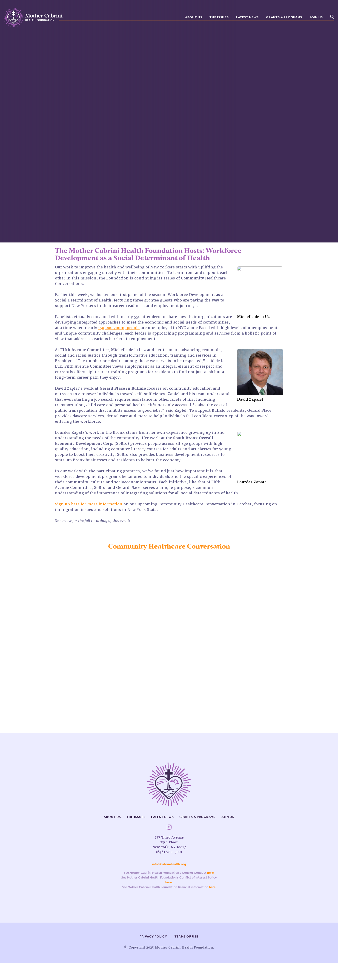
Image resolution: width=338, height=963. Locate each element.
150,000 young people (119, 327)
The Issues (219, 17)
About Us (193, 17)
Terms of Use (186, 936)
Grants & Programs (284, 17)
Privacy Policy (153, 936)
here (210, 873)
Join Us (316, 17)
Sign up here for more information (88, 504)
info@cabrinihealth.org (169, 864)
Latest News (247, 17)
